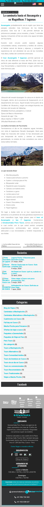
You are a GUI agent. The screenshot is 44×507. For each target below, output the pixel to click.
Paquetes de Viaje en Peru (14, 337)
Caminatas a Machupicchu (14, 312)
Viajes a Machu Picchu (13, 377)
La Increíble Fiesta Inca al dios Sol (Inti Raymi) (33, 245)
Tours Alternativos (11, 352)
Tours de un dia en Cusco (14, 363)
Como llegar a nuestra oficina (22, 446)
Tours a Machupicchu (12, 348)
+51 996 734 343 (14, 1)
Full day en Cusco (11, 323)
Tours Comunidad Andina (14, 355)
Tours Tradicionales (12, 373)
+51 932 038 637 (30, 1)
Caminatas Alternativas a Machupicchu (19, 315)
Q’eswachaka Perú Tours (13, 223)
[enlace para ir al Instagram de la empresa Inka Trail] (17, 455)
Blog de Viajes (9, 308)
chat (25, 501)
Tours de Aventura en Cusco (15, 359)
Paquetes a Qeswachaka (13, 333)
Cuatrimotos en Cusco (13, 319)
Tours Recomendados (12, 370)
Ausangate (5, 25)
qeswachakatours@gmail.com (23, 492)
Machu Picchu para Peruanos (15, 326)
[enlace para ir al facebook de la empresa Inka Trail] (13, 455)
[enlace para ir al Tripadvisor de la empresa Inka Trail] (22, 455)
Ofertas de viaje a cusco (13, 330)
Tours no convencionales (14, 366)
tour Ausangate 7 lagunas (15, 58)
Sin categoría (9, 344)
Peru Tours (8, 341)
